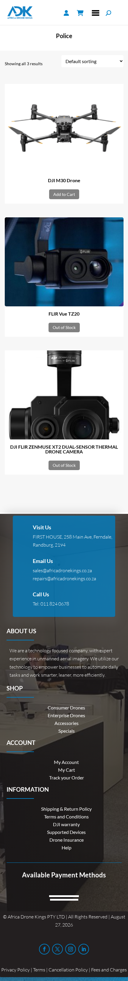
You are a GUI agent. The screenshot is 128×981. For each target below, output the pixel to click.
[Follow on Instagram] (70, 949)
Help (66, 847)
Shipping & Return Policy (66, 809)
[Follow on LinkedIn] (83, 949)
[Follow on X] (57, 949)
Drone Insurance (66, 840)
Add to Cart (64, 194)
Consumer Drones (66, 707)
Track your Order (66, 777)
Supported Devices (66, 832)
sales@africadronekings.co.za (62, 570)
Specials (66, 731)
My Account (66, 762)
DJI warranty (66, 824)
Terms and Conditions (66, 816)
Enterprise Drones (66, 715)
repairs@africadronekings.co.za (64, 578)
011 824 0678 (54, 604)
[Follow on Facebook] (44, 949)
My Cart (66, 770)
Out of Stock (64, 327)
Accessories (66, 723)
